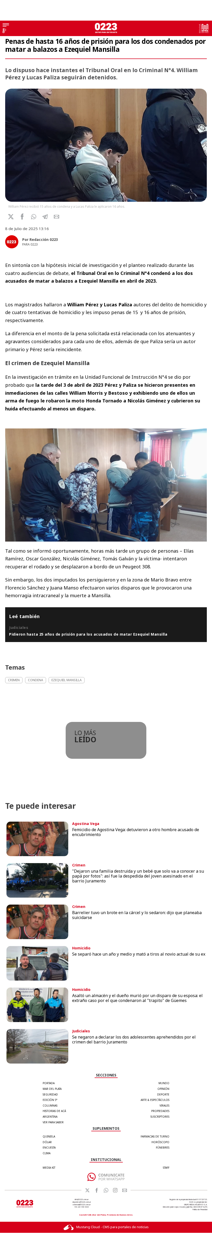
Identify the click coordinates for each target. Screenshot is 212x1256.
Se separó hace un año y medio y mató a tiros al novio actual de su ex (138, 954)
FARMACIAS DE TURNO (155, 1136)
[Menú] (6, 25)
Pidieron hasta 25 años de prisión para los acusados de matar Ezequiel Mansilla (88, 634)
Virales (164, 1105)
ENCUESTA (49, 1147)
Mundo (163, 1083)
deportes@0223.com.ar (81, 1202)
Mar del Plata (52, 1089)
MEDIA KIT (49, 1167)
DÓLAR (47, 1142)
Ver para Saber (53, 1122)
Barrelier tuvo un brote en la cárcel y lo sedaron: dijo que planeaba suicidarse (137, 915)
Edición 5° (50, 1100)
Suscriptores (159, 1116)
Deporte (163, 1094)
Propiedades (160, 1111)
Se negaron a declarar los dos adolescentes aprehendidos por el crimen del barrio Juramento (134, 1039)
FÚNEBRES (162, 1147)
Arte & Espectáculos (155, 1100)
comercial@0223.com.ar (81, 1204)
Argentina (50, 1116)
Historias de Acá (54, 1111)
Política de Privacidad (200, 1209)
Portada (49, 1083)
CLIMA (46, 1153)
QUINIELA (49, 1136)
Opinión (163, 1089)
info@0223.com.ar (81, 1199)
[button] (33, 216)
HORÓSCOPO (160, 1142)
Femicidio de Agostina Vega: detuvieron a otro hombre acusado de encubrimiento (135, 832)
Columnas (50, 1105)
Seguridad (50, 1094)
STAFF (166, 1167)
